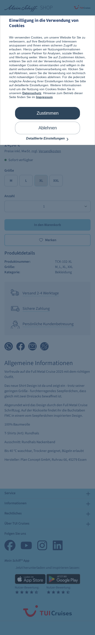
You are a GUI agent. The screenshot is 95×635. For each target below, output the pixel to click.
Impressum (44, 97)
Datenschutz (31, 93)
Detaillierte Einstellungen (46, 138)
